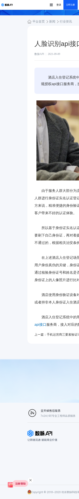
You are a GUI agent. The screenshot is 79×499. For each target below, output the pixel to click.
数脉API (39, 54)
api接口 (40, 324)
